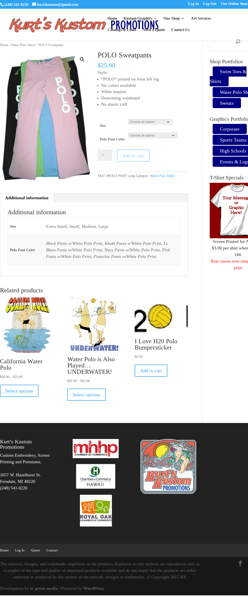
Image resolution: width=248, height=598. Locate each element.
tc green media (44, 588)
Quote (35, 550)
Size (103, 126)
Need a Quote (154, 30)
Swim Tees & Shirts (228, 76)
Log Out (210, 4)
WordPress (93, 588)
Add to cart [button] (151, 370)
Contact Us (180, 30)
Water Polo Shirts (23, 45)
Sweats (227, 103)
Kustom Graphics (138, 18)
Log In (193, 4)
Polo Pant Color (112, 139)
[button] (82, 59)
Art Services (201, 18)
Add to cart (133, 155)
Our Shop (171, 18)
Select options (19, 390)
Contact (52, 550)
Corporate (230, 129)
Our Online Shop (234, 4)
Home (112, 18)
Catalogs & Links (122, 30)
